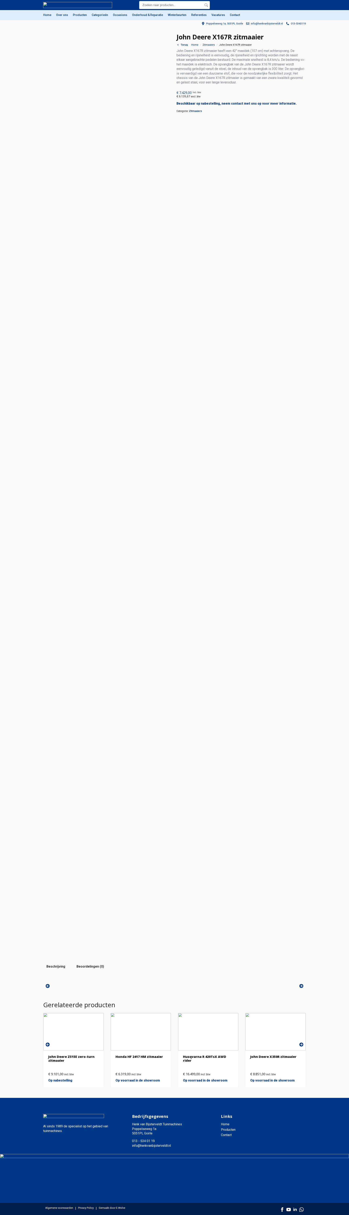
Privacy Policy (86, 1207)
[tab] (55, 966)
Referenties (199, 15)
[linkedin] (295, 1209)
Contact (235, 15)
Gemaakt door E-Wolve (112, 1207)
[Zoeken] (206, 5)
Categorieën (100, 15)
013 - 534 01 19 (143, 1141)
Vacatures (218, 15)
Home (47, 15)
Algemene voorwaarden (59, 1207)
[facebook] (282, 1209)
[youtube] (288, 1209)
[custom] (301, 1209)
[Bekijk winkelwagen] (302, 5)
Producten (80, 15)
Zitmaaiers (209, 44)
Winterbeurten (177, 15)
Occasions (120, 15)
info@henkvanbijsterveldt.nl (151, 1146)
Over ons (62, 15)
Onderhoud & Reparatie (147, 15)
